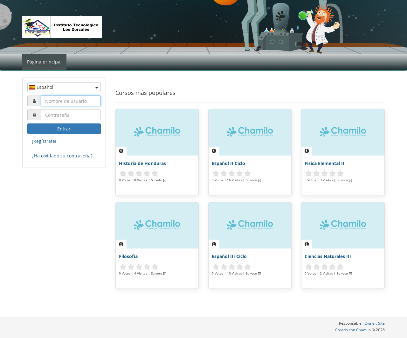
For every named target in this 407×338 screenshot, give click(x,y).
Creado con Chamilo (353, 330)
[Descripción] (121, 151)
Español (44, 87)
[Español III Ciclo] (250, 225)
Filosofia (128, 256)
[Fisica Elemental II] (342, 132)
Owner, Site (374, 323)
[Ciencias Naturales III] (342, 225)
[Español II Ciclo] (250, 132)
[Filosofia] (157, 225)
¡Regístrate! (44, 141)
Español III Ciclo (229, 256)
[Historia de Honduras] (157, 132)
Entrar (64, 129)
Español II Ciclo (228, 163)
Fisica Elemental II (324, 163)
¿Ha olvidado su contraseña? (62, 156)
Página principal (44, 62)
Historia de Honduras (142, 163)
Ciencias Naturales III (328, 256)
